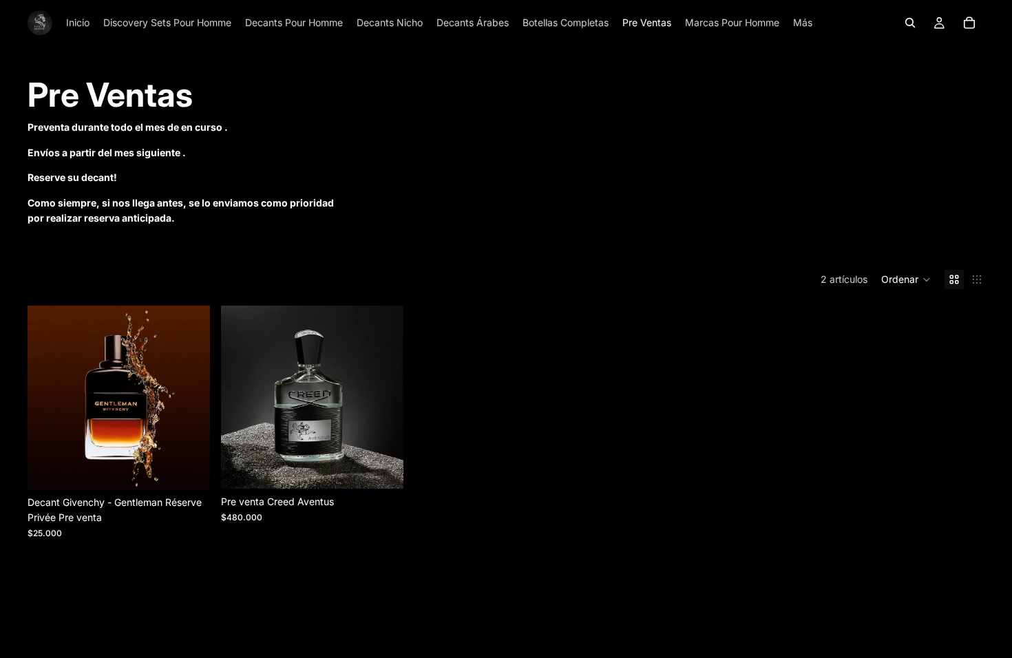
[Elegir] (188, 468)
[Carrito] (969, 23)
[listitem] (802, 23)
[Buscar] (910, 23)
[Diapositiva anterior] (48, 398)
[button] (906, 279)
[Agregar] (382, 468)
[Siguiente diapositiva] (189, 398)
